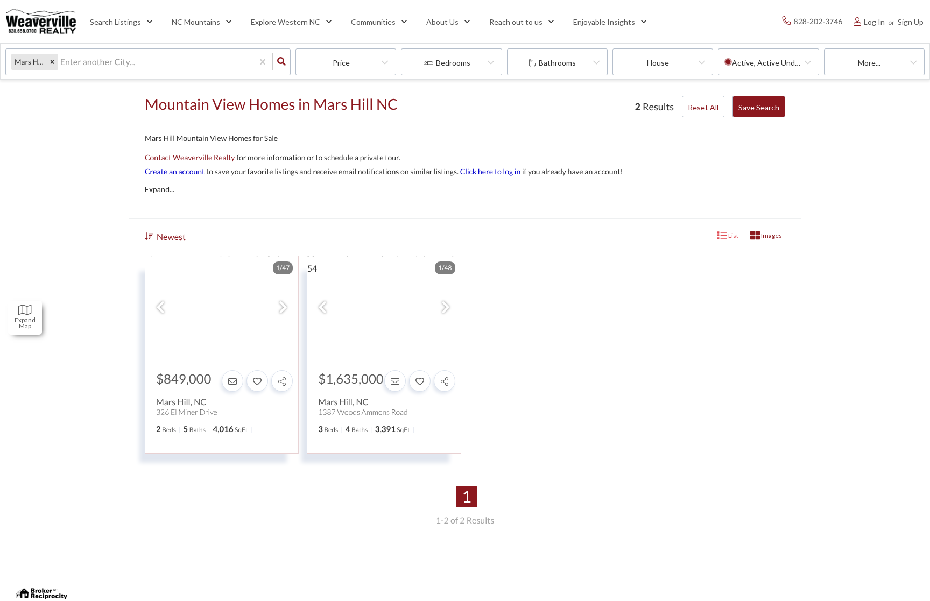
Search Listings (115, 21)
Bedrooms (453, 62)
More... (869, 62)
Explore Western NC (285, 21)
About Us (442, 21)
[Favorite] (257, 381)
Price (341, 62)
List (732, 235)
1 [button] (466, 496)
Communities (373, 21)
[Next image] (283, 307)
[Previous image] (160, 307)
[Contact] (232, 381)
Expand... (159, 189)
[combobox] (61, 62)
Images (771, 235)
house (658, 62)
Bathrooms (557, 62)
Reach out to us (515, 21)
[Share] (282, 381)
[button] (52, 62)
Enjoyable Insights (604, 21)
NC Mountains (196, 21)
